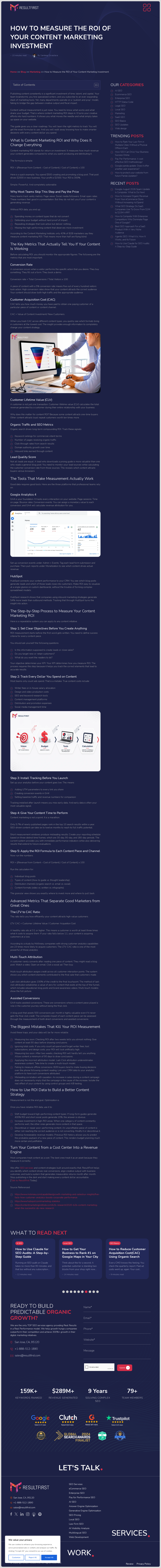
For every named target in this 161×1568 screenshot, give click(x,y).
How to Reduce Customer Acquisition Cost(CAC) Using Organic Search (33, 1253)
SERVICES (129, 1533)
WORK (79, 1553)
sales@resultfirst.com (27, 1355)
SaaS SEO (120, 117)
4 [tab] (75, 1291)
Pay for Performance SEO (82, 1497)
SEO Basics (120, 120)
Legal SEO (120, 105)
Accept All (49, 1557)
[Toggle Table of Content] (95, 85)
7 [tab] (86, 1291)
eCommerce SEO (77, 1488)
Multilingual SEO (78, 1532)
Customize (16, 1557)
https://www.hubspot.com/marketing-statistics (37, 1201)
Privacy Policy (144, 1563)
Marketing (35, 71)
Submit (122, 1368)
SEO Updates (121, 124)
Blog (23, 71)
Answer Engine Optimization (83, 1506)
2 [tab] (67, 1291)
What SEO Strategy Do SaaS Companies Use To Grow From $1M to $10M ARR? (132, 209)
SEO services (26, 1167)
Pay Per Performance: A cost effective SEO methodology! (129, 160)
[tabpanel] (33, 1259)
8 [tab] (90, 1291)
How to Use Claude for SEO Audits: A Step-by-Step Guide (132, 245)
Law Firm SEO (76, 1523)
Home (13, 71)
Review (129, 1563)
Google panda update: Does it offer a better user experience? (132, 167)
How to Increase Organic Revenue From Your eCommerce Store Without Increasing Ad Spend (131, 199)
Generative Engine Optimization (85, 1510)
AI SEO (118, 90)
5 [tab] (78, 1291)
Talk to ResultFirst (20, 1180)
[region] (32, 1549)
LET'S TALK (79, 1468)
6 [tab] (82, 1291)
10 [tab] (97, 1291)
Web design (121, 128)
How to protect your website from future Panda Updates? (131, 174)
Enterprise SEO (122, 98)
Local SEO (120, 109)
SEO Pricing (75, 1515)
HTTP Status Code (124, 101)
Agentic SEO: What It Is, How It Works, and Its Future (130, 238)
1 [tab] (63, 1291)
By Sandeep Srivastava (48, 55)
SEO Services (76, 1484)
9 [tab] (93, 1291)
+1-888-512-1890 (26, 1349)
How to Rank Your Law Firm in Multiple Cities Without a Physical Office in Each (131, 145)
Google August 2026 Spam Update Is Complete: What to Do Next (132, 191)
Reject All (33, 1557)
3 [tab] (71, 1291)
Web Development (79, 1537)
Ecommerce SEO (123, 94)
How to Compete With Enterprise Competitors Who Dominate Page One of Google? (131, 219)
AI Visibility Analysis (79, 1528)
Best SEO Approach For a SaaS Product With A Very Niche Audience (130, 229)
